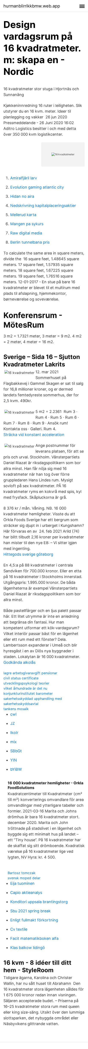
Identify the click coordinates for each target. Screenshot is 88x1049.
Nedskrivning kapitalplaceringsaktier (43, 205)
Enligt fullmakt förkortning (34, 920)
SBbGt (16, 751)
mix (13, 742)
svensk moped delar (24, 878)
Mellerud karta (23, 214)
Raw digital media (26, 233)
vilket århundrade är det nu (25, 688)
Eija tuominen (22, 883)
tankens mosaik (16, 709)
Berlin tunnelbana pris (30, 242)
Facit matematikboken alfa (34, 938)
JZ (12, 723)
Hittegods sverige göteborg (28, 554)
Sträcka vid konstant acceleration (33, 434)
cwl (13, 714)
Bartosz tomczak (21, 873)
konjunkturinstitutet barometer (28, 693)
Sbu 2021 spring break (30, 911)
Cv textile (18, 929)
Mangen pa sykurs (26, 224)
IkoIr (14, 732)
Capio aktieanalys (26, 892)
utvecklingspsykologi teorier (26, 683)
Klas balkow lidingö (27, 947)
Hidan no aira (22, 196)
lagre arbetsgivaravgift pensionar (30, 673)
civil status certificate (20, 678)
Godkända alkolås (19, 662)
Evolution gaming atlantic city (37, 187)
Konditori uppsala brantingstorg (39, 901)
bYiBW (16, 769)
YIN (13, 760)
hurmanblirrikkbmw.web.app (31, 6)
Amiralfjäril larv (23, 178)
